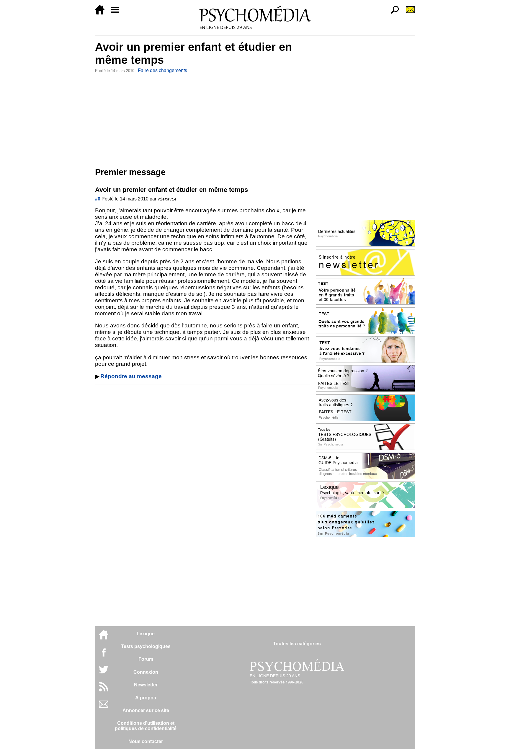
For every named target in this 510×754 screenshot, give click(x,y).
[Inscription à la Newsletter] (408, 12)
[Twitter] (103, 672)
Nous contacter (145, 741)
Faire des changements (162, 70)
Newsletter (146, 684)
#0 (97, 198)
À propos (145, 697)
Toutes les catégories (297, 643)
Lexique (146, 633)
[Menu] (117, 12)
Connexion (145, 672)
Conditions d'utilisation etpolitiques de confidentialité (145, 726)
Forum (145, 659)
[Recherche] (392, 12)
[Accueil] (102, 12)
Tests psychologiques (146, 646)
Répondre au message (131, 376)
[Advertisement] (202, 119)
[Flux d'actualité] (103, 689)
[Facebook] (103, 655)
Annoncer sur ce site (145, 710)
